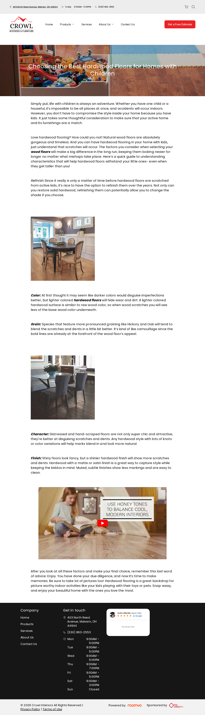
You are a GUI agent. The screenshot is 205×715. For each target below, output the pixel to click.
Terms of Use (52, 709)
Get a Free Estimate (180, 24)
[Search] (193, 7)
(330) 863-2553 (106, 6)
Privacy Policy (30, 709)
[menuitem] (49, 24)
